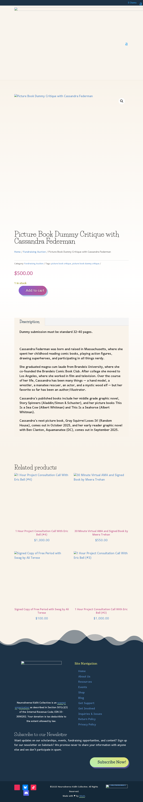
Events (82, 687)
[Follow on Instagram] (17, 787)
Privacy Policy (87, 725)
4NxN (82, 796)
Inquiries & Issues (90, 714)
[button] (122, 101)
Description (30, 321)
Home (17, 252)
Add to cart (35, 290)
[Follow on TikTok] (33, 787)
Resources (85, 682)
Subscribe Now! (111, 762)
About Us (84, 677)
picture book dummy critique (85, 263)
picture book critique (61, 263)
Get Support (86, 703)
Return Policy (87, 719)
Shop (81, 693)
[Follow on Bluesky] (25, 787)
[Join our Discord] (26, 793)
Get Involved (86, 709)
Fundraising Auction (34, 252)
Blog (81, 698)
